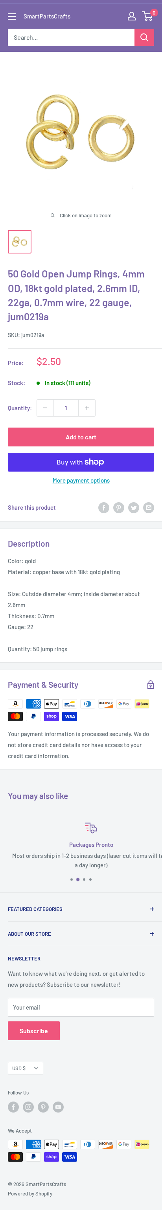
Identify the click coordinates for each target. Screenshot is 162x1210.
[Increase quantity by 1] (87, 408)
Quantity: (20, 407)
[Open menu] (12, 16)
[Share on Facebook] (103, 507)
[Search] (144, 37)
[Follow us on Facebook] (13, 1107)
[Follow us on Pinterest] (43, 1107)
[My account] (132, 16)
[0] (148, 16)
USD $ (19, 1068)
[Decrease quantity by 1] (45, 408)
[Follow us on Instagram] (28, 1107)
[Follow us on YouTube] (58, 1107)
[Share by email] (148, 507)
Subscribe (34, 1030)
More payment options (81, 480)
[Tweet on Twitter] (133, 507)
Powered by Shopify (30, 1193)
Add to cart (81, 437)
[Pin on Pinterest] (118, 507)
